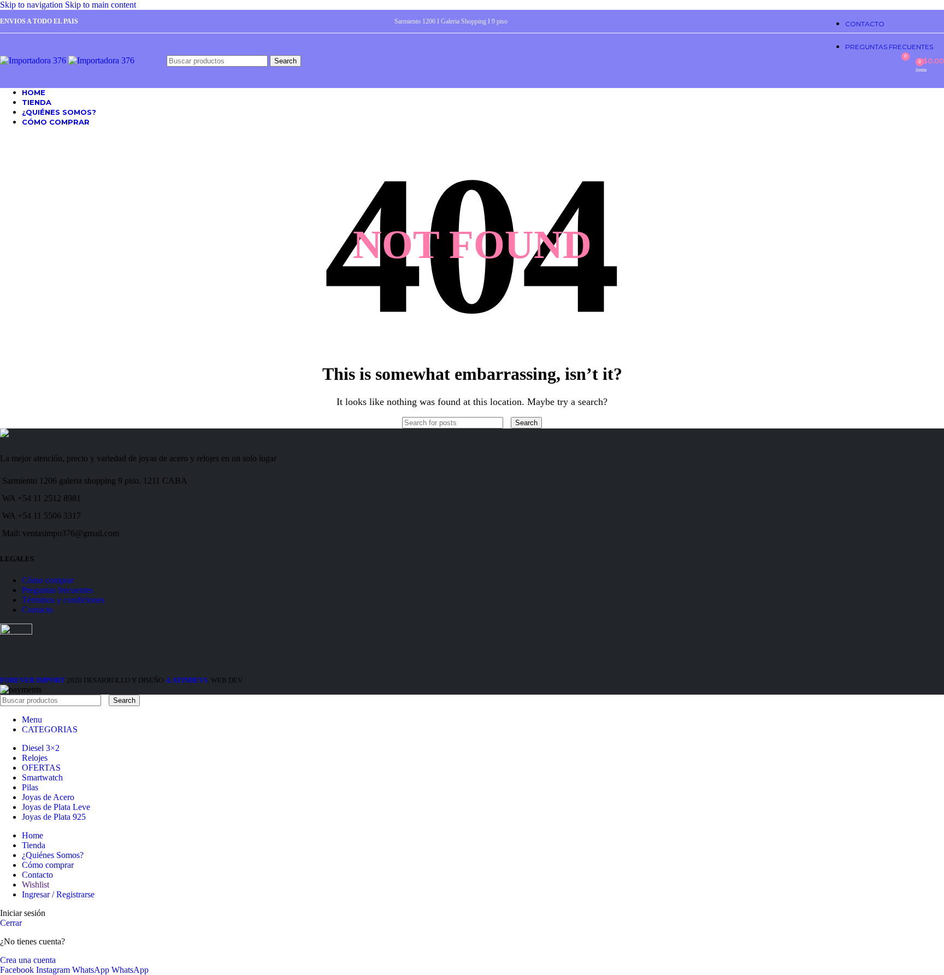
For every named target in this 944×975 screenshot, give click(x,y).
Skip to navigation (32, 4)
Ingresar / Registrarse (58, 894)
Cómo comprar (48, 580)
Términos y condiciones (63, 599)
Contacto (37, 609)
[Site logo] (34, 60)
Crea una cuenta (28, 960)
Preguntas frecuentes (57, 590)
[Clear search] (508, 422)
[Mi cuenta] (880, 61)
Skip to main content (100, 4)
